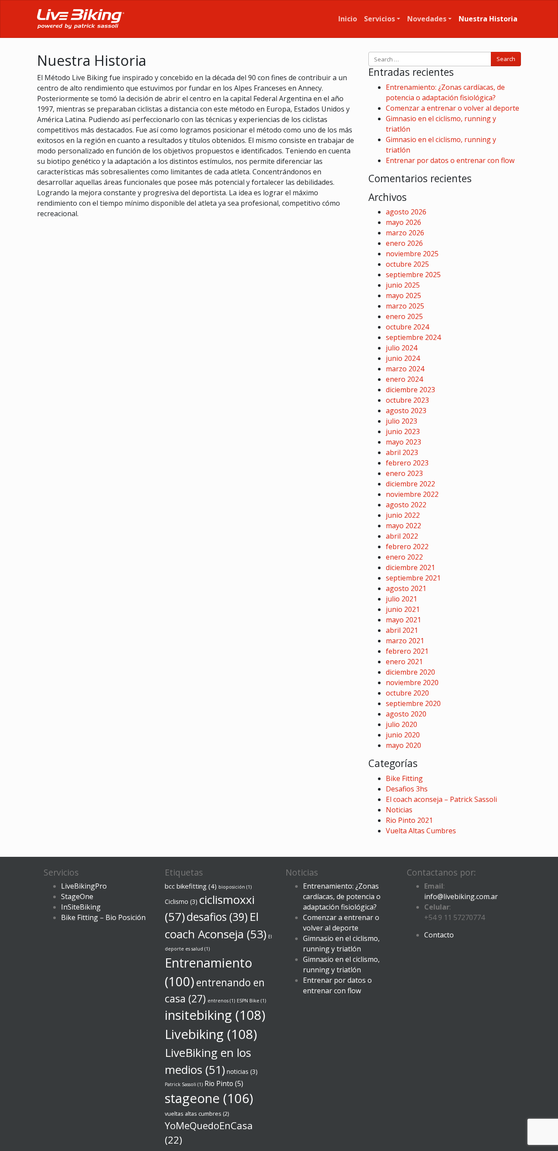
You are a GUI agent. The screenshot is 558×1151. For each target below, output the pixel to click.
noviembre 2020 (412, 682)
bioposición (235, 887)
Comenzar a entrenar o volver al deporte (452, 108)
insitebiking (215, 1015)
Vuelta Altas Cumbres (421, 830)
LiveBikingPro (84, 886)
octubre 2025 (407, 264)
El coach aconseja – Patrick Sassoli (441, 799)
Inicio (347, 19)
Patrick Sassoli (184, 1084)
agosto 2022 (406, 504)
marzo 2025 (405, 306)
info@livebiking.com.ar (461, 896)
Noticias (399, 810)
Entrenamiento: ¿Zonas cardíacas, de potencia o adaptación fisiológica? (342, 896)
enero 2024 (404, 379)
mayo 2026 (403, 222)
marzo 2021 (405, 640)
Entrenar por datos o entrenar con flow (450, 160)
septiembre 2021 (413, 578)
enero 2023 (404, 473)
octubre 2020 (407, 693)
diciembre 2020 (410, 672)
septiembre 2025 (413, 274)
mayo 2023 (403, 442)
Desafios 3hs (407, 789)
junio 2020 (403, 735)
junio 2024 (403, 358)
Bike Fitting (404, 778)
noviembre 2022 (412, 494)
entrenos (221, 1001)
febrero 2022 (407, 546)
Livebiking (211, 1034)
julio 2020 (401, 724)
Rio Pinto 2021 (409, 820)
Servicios (379, 19)
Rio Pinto (223, 1083)
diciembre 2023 (410, 389)
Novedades (426, 19)
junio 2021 (403, 609)
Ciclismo (181, 901)
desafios (217, 917)
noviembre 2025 (412, 253)
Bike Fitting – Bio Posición (103, 917)
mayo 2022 (403, 525)
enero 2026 (404, 243)
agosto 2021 (406, 588)
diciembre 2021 (410, 567)
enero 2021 (404, 661)
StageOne (77, 896)
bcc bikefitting (191, 886)
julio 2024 (401, 348)
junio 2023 (403, 431)
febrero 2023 (407, 463)
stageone (209, 1098)
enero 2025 (404, 316)
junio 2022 (403, 515)
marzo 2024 (405, 368)
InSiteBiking (81, 907)
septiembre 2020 (413, 703)
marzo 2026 (405, 233)
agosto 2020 (406, 714)
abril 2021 (402, 630)
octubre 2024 (407, 327)
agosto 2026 (406, 212)
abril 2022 (402, 536)
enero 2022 (404, 557)
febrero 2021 (407, 651)
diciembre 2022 (410, 484)
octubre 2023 (407, 400)
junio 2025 (403, 285)
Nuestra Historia (488, 19)
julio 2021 (401, 599)
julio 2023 (401, 421)
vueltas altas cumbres (197, 1113)
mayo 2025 (403, 295)
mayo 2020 (403, 745)
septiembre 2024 (413, 337)
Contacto (439, 935)
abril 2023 (402, 452)
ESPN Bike (251, 1001)
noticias (242, 1071)
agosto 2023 (406, 410)
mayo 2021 (403, 620)
